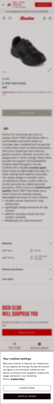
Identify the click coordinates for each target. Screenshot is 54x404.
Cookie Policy (18, 379)
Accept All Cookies (27, 396)
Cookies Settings (27, 388)
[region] (27, 377)
